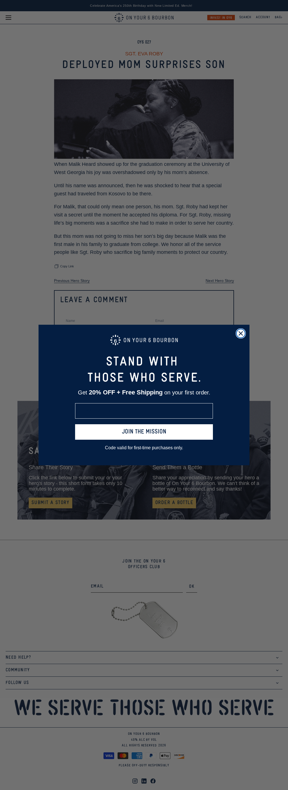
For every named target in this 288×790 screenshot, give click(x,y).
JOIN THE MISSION (144, 432)
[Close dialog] (240, 333)
